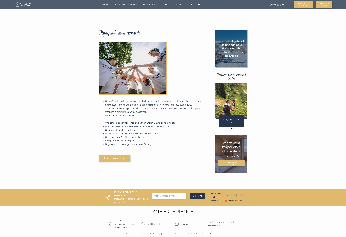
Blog (159, 234)
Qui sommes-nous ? (169, 234)
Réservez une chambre (186, 234)
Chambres (104, 4)
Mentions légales (149, 234)
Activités (166, 4)
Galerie (178, 4)
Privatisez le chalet (202, 234)
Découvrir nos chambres (231, 163)
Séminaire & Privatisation (126, 4)
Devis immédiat (215, 234)
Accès (189, 4)
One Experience (136, 234)
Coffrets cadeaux (149, 4)
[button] (217, 104)
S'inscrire (197, 196)
